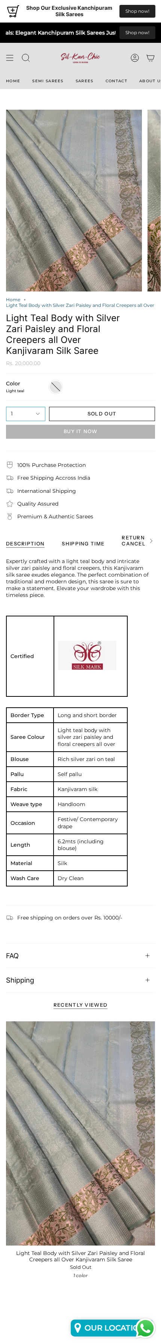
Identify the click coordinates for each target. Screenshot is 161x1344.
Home (13, 299)
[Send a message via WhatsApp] (145, 1328)
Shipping (20, 980)
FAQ (12, 955)
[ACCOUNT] (134, 58)
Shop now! (137, 11)
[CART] (150, 58)
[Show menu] (9, 58)
